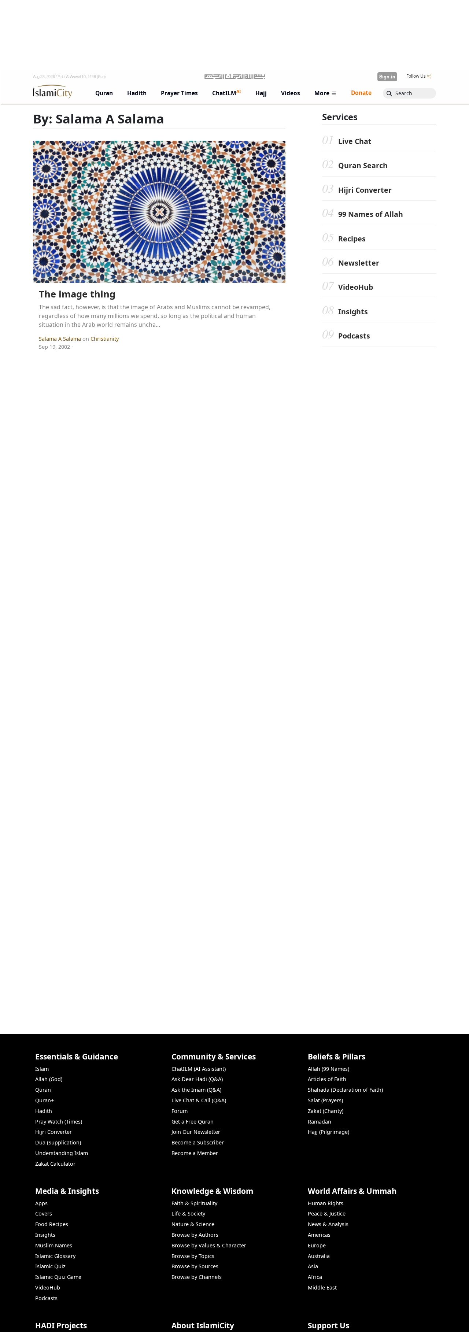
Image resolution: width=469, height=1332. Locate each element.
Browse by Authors (194, 1234)
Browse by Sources (194, 1266)
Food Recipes (51, 1224)
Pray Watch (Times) (58, 1121)
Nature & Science (192, 1224)
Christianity (105, 338)
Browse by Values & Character (208, 1245)
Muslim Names (53, 1245)
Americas (319, 1234)
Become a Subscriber (197, 1142)
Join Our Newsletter (195, 1131)
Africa (315, 1276)
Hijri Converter (365, 190)
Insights (353, 312)
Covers (43, 1213)
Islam (42, 1068)
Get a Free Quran (192, 1121)
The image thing (77, 294)
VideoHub (355, 287)
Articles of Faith (327, 1079)
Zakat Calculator (55, 1163)
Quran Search (363, 166)
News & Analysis (328, 1224)
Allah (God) (48, 1079)
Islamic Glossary (55, 1256)
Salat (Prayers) (325, 1100)
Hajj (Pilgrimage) (328, 1131)
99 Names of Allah (370, 214)
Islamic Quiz (50, 1266)
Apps (41, 1203)
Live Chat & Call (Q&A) (198, 1100)
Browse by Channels (196, 1276)
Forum (179, 1110)
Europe (317, 1245)
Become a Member (194, 1153)
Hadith (43, 1110)
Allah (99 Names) (328, 1068)
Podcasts (354, 336)
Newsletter (358, 263)
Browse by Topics (192, 1256)
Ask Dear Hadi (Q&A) (197, 1079)
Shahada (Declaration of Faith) (345, 1089)
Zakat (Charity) (325, 1110)
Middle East (322, 1287)
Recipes (352, 239)
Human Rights (325, 1203)
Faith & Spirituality (194, 1203)
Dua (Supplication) (58, 1142)
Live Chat (355, 141)
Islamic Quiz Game (58, 1276)
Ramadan (319, 1121)
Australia (319, 1256)
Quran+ (44, 1100)
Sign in (387, 76)
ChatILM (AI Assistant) (198, 1068)
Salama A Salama (60, 338)
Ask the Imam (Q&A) (196, 1089)
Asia (313, 1266)
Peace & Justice (327, 1213)
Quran (43, 1089)
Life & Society (188, 1213)
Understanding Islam (61, 1153)
